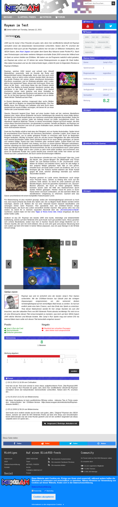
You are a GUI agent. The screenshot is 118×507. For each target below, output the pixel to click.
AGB (6, 461)
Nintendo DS (103, 42)
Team (28, 461)
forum (61, 17)
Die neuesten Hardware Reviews (62, 462)
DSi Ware (105, 37)
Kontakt (7, 467)
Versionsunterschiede (70, 210)
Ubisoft (98, 47)
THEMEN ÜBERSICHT (34, 470)
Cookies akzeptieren (43, 497)
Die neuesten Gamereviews (61, 459)
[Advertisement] (99, 126)
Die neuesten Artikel (58, 465)
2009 (86, 37)
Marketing (49, 491)
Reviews (88, 47)
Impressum (8, 459)
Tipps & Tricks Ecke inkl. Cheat (49, 212)
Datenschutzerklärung (12, 464)
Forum (28, 473)
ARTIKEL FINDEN (28, 17)
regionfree (89, 52)
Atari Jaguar (25, 52)
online (107, 47)
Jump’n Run (89, 42)
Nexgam (8, 17)
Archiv (28, 467)
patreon (46, 17)
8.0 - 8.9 (95, 37)
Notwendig (37, 491)
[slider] (62, 356)
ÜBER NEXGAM (32, 459)
